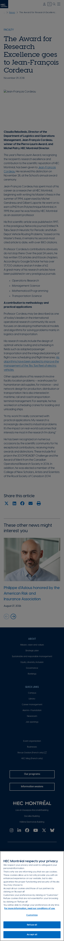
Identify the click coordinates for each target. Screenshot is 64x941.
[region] (32, 896)
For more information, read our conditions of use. (29, 908)
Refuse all (32, 925)
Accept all (32, 934)
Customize (32, 915)
